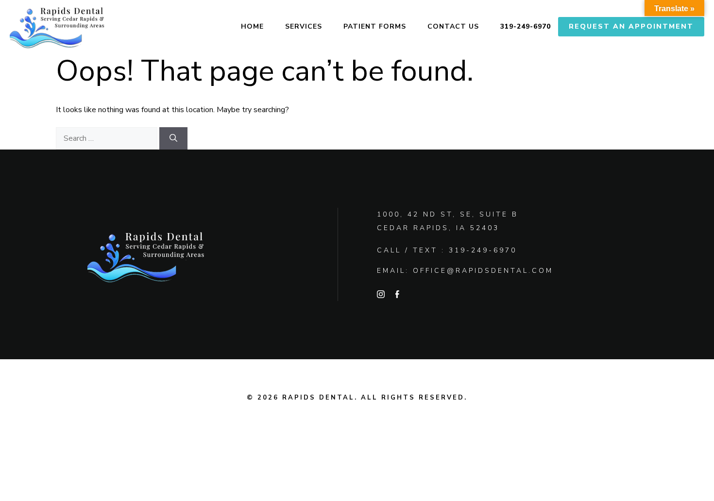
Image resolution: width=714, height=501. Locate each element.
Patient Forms (374, 26)
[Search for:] (107, 138)
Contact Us (453, 26)
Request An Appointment (631, 26)
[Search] (173, 138)
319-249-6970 (525, 26)
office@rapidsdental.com (483, 270)
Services (303, 26)
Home (252, 26)
